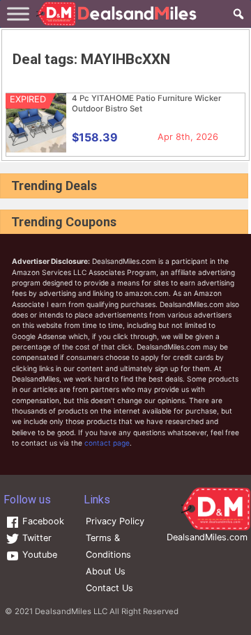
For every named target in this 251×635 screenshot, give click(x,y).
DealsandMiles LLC (71, 611)
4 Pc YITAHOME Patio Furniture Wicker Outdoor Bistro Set (146, 103)
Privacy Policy (115, 521)
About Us (106, 571)
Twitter (36, 538)
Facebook (42, 521)
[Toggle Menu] (18, 13)
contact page (107, 443)
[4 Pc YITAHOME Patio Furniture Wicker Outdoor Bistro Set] (36, 149)
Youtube (38, 554)
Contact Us (109, 588)
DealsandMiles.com (207, 537)
